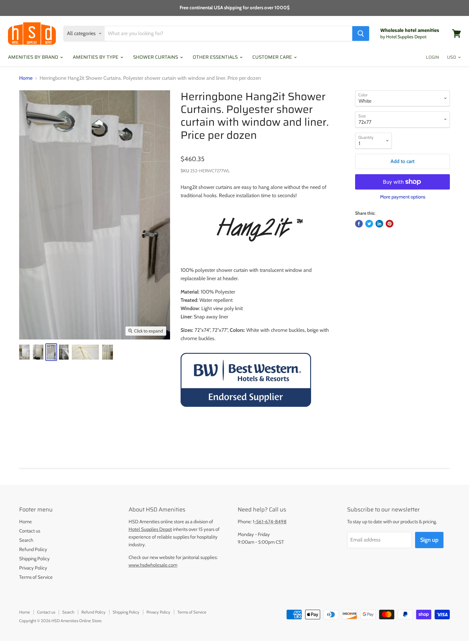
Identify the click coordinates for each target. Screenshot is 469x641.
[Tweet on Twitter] (369, 223)
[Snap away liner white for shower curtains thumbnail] (63, 352)
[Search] (360, 33)
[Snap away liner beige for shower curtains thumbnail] (85, 352)
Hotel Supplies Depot (150, 529)
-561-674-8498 (270, 522)
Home (26, 78)
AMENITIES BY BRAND (33, 57)
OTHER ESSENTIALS (216, 57)
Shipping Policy (34, 559)
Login (432, 57)
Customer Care (272, 57)
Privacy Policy (33, 568)
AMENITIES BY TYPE (96, 57)
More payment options (402, 197)
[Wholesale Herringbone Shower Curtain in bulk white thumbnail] (51, 352)
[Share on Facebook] (359, 223)
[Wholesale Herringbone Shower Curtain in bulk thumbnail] (24, 352)
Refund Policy (33, 549)
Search (26, 540)
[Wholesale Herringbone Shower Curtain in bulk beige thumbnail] (38, 352)
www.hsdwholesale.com (153, 565)
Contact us (29, 531)
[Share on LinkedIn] (379, 223)
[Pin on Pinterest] (389, 223)
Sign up (429, 539)
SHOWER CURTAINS (156, 57)
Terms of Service (36, 577)
